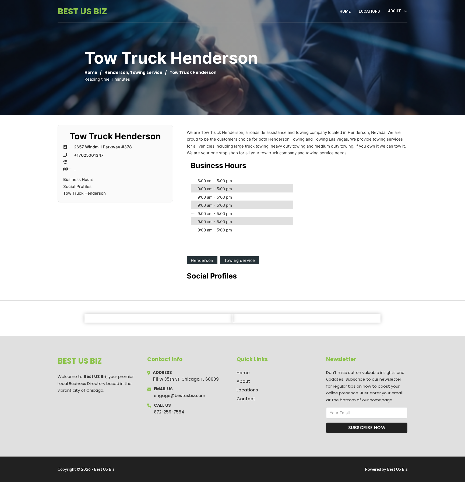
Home (345, 11)
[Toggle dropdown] (405, 11)
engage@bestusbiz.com (179, 395)
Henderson (116, 72)
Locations (369, 11)
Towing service (146, 72)
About (243, 381)
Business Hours (78, 179)
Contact (246, 399)
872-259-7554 (169, 412)
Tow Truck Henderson (84, 193)
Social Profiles (77, 186)
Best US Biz (82, 11)
